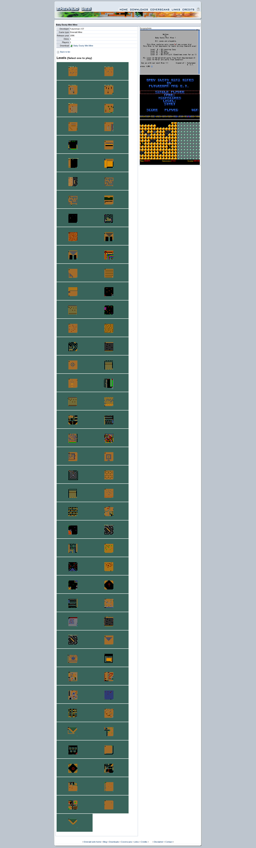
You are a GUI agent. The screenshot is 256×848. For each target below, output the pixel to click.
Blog (105, 842)
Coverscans (126, 842)
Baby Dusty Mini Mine (83, 46)
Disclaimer (158, 842)
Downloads (114, 842)
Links (136, 842)
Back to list (65, 52)
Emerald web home (92, 842)
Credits (144, 842)
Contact (168, 842)
